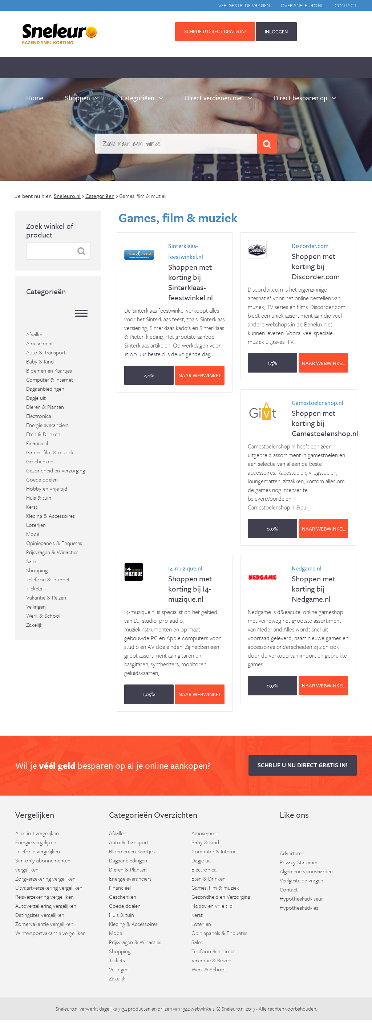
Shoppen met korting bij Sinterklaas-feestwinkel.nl (190, 272)
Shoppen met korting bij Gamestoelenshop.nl (325, 418)
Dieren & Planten (45, 407)
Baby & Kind (40, 361)
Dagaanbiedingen (45, 389)
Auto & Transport (46, 352)
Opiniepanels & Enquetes (54, 543)
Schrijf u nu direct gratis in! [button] (303, 765)
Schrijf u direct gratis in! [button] (215, 31)
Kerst (31, 507)
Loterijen (36, 525)
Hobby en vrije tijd (46, 488)
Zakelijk (34, 625)
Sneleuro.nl (67, 1008)
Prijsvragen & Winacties (52, 552)
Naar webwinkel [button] (199, 375)
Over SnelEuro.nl (302, 5)
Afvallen (35, 334)
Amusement (39, 343)
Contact (346, 5)
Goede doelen (42, 479)
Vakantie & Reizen (46, 597)
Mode (32, 534)
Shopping (37, 570)
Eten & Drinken (43, 434)
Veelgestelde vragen (244, 5)
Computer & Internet (49, 379)
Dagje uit (36, 398)
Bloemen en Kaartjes (49, 370)
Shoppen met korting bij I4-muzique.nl (190, 584)
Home (34, 97)
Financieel (37, 443)
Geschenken (39, 461)
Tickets (34, 588)
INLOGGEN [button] (276, 31)
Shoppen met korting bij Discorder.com (316, 261)
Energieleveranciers (47, 425)
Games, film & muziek (50, 452)
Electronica (38, 416)
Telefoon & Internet (48, 579)
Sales (31, 561)
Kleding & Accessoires (50, 516)
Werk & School (43, 615)
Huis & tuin (38, 497)
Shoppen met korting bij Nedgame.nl (313, 584)
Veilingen (36, 606)
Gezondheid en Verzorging (55, 470)
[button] (149, 375)
